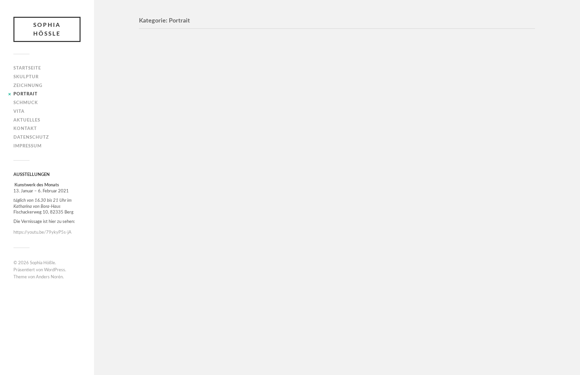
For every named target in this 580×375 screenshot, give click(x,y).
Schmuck (25, 103)
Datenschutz (31, 137)
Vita (19, 111)
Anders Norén (49, 277)
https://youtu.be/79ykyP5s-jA (42, 232)
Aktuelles (26, 120)
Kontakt (25, 129)
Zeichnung (27, 86)
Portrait (25, 94)
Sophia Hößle (47, 29)
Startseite (27, 68)
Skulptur (26, 77)
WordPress (54, 270)
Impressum (27, 146)
